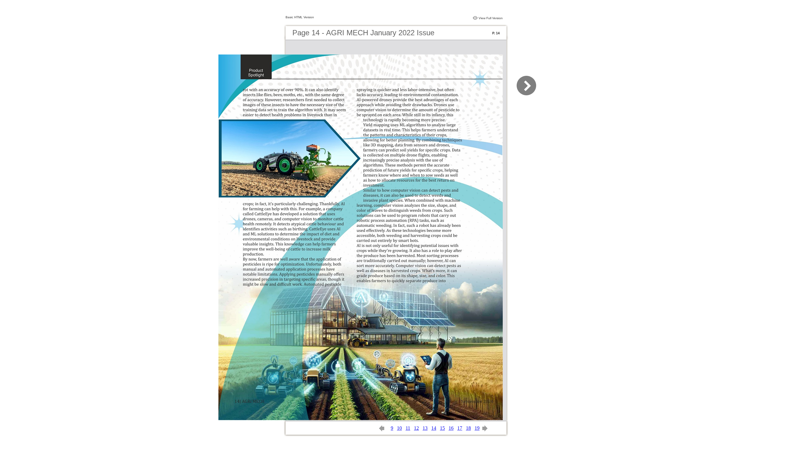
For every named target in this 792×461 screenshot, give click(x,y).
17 (459, 428)
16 (451, 428)
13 (425, 428)
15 (442, 428)
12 (416, 428)
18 (468, 428)
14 (433, 428)
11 (408, 428)
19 (477, 428)
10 (399, 428)
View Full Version (491, 18)
